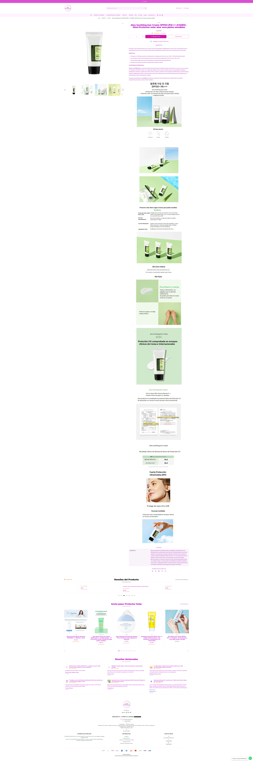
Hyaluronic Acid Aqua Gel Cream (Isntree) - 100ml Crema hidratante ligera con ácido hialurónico (170, 681)
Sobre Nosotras (126, 738)
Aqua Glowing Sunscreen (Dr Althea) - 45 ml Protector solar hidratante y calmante (126, 638)
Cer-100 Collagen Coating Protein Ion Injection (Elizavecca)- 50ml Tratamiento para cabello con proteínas (168, 666)
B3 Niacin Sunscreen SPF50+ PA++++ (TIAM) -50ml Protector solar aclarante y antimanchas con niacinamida (151, 638)
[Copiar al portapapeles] (165, 571)
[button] (119, 595)
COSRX (108, 18)
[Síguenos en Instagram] (157, 15)
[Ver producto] (67, 667)
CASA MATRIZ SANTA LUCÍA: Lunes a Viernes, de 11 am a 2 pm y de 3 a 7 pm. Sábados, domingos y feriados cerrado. (84, 737)
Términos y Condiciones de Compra (126, 739)
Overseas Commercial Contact (126, 743)
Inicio (99, 18)
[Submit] (146, 8)
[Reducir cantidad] (130, 36)
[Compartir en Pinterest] (162, 571)
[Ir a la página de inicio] (67, 8)
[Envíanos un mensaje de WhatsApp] (250, 758)
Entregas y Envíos (126, 741)
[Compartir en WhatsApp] (159, 571)
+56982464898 (127, 721)
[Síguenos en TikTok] (162, 15)
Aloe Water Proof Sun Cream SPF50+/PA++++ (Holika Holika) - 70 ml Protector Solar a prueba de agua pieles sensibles (101, 638)
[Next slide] (123, 90)
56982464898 (169, 744)
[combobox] (126, 8)
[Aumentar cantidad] (143, 36)
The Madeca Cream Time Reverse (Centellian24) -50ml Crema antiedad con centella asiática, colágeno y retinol (86, 681)
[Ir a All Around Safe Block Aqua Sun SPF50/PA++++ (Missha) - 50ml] (76, 621)
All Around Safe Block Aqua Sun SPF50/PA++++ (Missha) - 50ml (76, 637)
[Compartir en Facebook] (152, 571)
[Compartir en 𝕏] (156, 571)
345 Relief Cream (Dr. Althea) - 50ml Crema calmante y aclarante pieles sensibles (127, 666)
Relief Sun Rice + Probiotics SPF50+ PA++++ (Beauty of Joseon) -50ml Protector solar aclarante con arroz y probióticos (84, 666)
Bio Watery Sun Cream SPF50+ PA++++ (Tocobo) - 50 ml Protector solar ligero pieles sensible (177, 638)
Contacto (126, 736)
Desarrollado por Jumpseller (132, 755)
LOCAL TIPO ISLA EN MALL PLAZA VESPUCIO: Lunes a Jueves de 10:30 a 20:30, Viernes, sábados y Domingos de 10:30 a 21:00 (84, 740)
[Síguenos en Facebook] (160, 15)
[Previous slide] (65, 90)
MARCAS (104, 18)
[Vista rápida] (85, 621)
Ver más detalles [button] (126, 730)
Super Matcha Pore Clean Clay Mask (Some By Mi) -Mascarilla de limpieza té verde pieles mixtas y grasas (128, 681)
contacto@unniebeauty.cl (127, 719)
